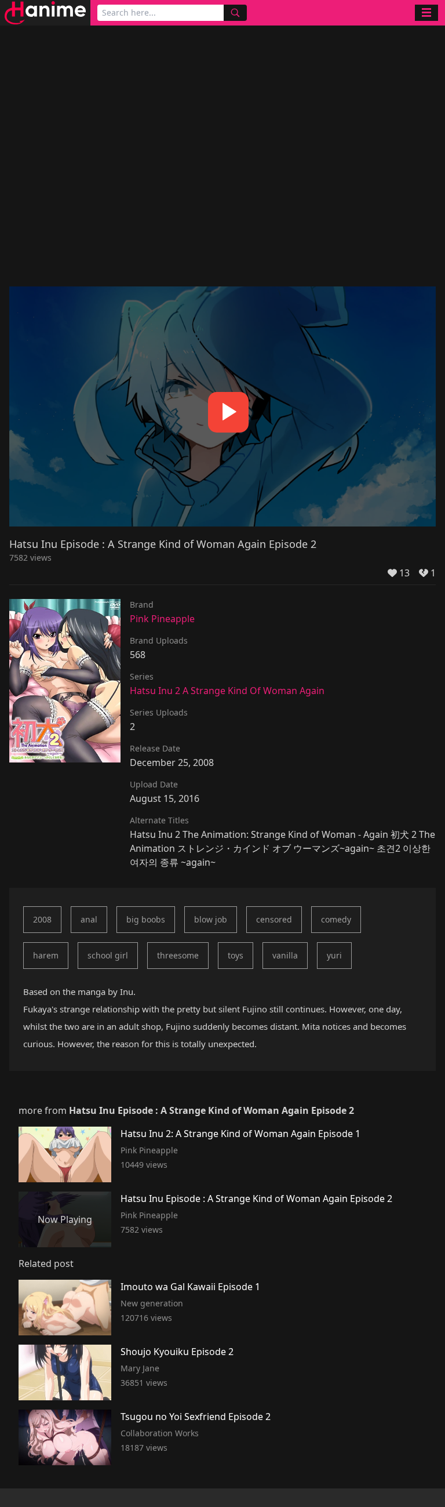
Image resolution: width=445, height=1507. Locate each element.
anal (89, 919)
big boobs (145, 919)
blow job (210, 919)
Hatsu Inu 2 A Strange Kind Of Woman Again (227, 690)
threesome (178, 955)
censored (274, 919)
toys (235, 955)
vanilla (285, 955)
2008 (42, 919)
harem (46, 955)
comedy (336, 919)
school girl (107, 955)
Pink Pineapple (162, 618)
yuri (334, 955)
